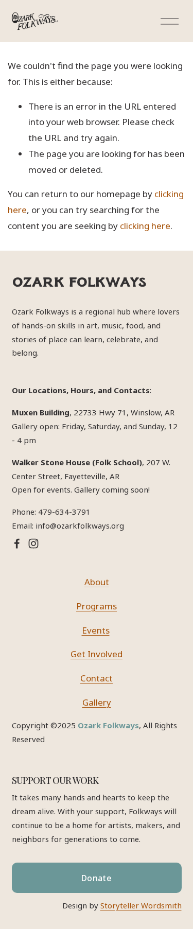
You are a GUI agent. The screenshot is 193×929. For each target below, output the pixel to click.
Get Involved (96, 654)
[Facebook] (17, 543)
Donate (96, 878)
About (96, 582)
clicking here (145, 226)
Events (96, 630)
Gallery (96, 702)
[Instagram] (33, 543)
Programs (96, 606)
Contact (96, 678)
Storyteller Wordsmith (141, 905)
